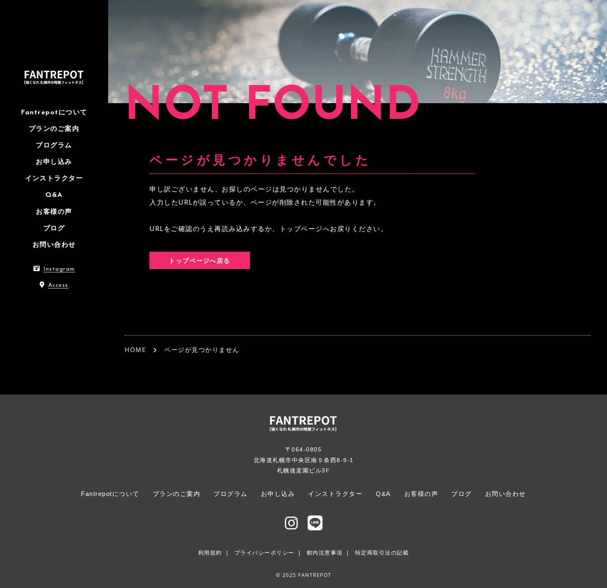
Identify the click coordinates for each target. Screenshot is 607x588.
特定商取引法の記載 (382, 553)
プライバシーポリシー (264, 553)
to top (590, 574)
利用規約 (210, 553)
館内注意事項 (325, 553)
